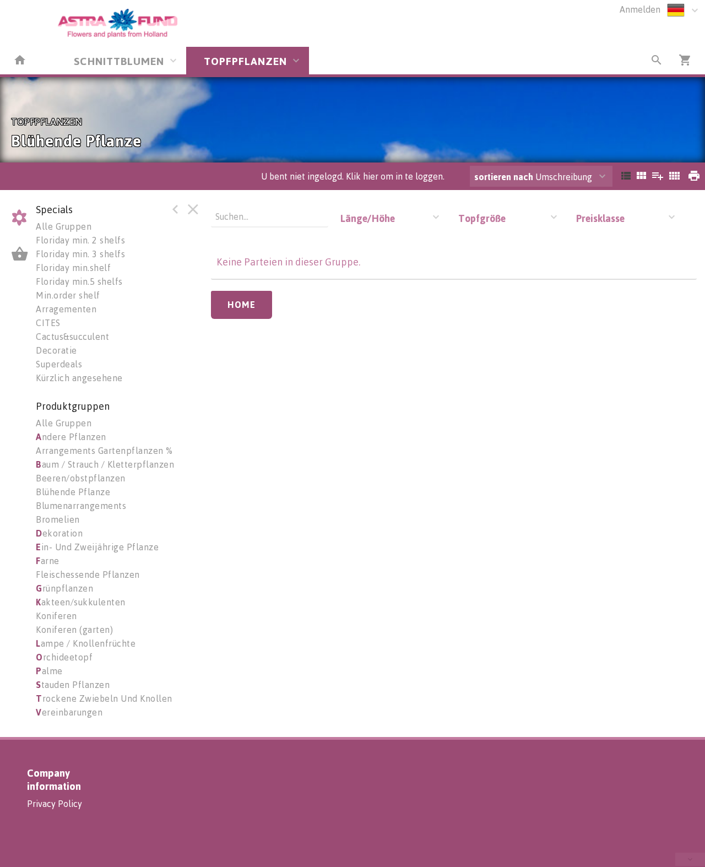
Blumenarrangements (81, 505)
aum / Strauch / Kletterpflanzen (105, 464)
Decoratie (56, 350)
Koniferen (56, 615)
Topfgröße (482, 218)
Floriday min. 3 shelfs (80, 253)
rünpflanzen (64, 588)
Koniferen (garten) (74, 629)
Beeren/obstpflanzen (81, 478)
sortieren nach (504, 176)
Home (241, 304)
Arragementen (66, 309)
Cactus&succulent (72, 336)
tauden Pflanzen (73, 684)
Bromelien (58, 519)
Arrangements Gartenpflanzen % (104, 450)
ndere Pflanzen (71, 436)
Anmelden (640, 9)
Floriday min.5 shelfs (79, 281)
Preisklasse (600, 218)
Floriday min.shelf (73, 267)
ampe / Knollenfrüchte (85, 643)
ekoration (59, 533)
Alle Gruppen (63, 226)
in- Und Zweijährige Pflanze (97, 546)
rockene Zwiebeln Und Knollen (104, 698)
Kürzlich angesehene (79, 377)
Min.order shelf (68, 295)
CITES (48, 322)
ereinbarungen (69, 712)
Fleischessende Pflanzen (88, 574)
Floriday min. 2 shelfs (80, 240)
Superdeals (59, 364)
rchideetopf (64, 657)
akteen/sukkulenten (81, 602)
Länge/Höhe (367, 218)
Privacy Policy (54, 803)
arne (47, 560)
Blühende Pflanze (73, 491)
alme (49, 670)
